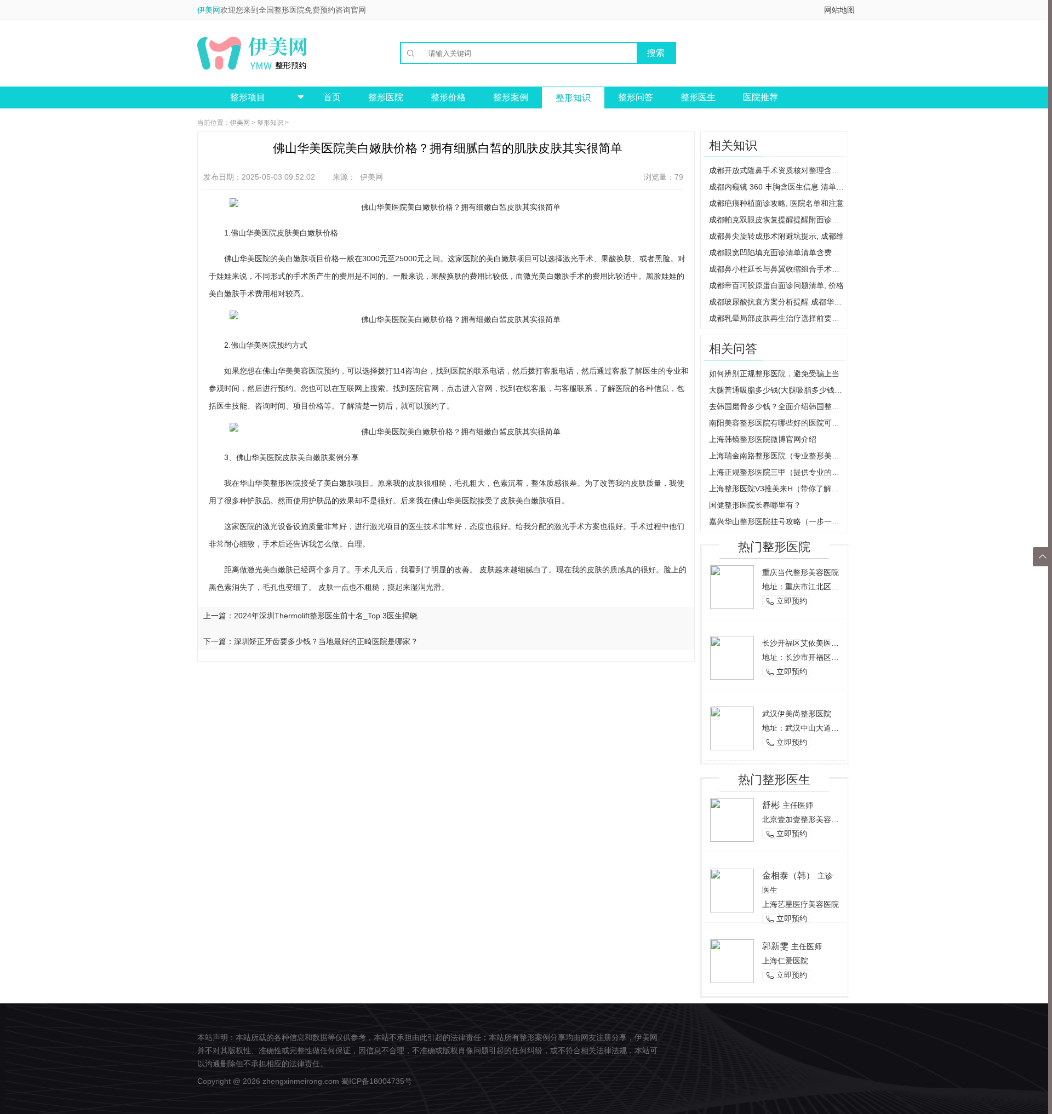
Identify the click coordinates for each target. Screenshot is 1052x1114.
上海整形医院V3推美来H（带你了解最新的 (777, 488)
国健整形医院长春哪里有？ (755, 505)
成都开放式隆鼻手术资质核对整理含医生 (777, 170)
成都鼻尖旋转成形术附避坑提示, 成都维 (776, 236)
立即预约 (786, 601)
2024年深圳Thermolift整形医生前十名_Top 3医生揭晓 (326, 615)
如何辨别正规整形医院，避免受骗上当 (774, 373)
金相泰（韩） (788, 875)
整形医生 (698, 97)
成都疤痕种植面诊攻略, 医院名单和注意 (776, 203)
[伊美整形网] (252, 53)
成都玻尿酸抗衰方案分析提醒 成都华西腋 (777, 301)
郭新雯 (775, 946)
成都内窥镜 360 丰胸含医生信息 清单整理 (777, 186)
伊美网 (208, 9)
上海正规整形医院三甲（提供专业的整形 (777, 472)
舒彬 (771, 804)
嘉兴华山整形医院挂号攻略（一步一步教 (777, 521)
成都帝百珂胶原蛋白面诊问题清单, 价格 (776, 285)
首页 (332, 97)
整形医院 (385, 97)
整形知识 (573, 97)
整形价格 (448, 97)
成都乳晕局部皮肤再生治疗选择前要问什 (777, 318)
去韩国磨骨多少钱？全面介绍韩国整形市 (777, 406)
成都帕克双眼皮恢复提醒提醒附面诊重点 (777, 219)
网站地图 (839, 9)
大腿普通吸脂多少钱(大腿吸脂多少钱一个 (777, 390)
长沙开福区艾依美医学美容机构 (816, 643)
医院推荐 (760, 97)
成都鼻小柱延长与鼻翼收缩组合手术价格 (777, 269)
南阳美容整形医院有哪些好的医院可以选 (777, 422)
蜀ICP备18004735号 (376, 1081)
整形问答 (635, 97)
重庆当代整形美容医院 (800, 572)
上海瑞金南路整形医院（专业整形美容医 (777, 455)
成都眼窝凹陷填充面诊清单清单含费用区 (777, 252)
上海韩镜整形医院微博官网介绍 (762, 439)
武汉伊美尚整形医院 (796, 713)
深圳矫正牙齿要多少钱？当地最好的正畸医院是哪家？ (326, 641)
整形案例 (510, 97)
